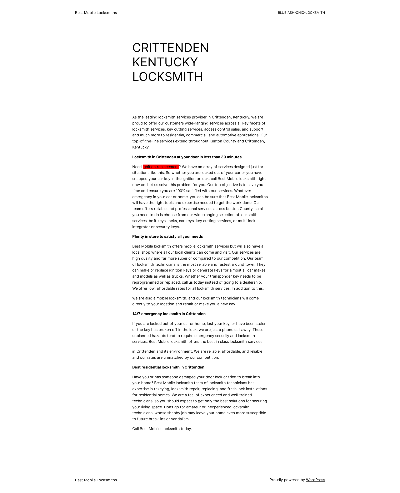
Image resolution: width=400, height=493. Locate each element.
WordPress (315, 480)
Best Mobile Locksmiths (96, 12)
